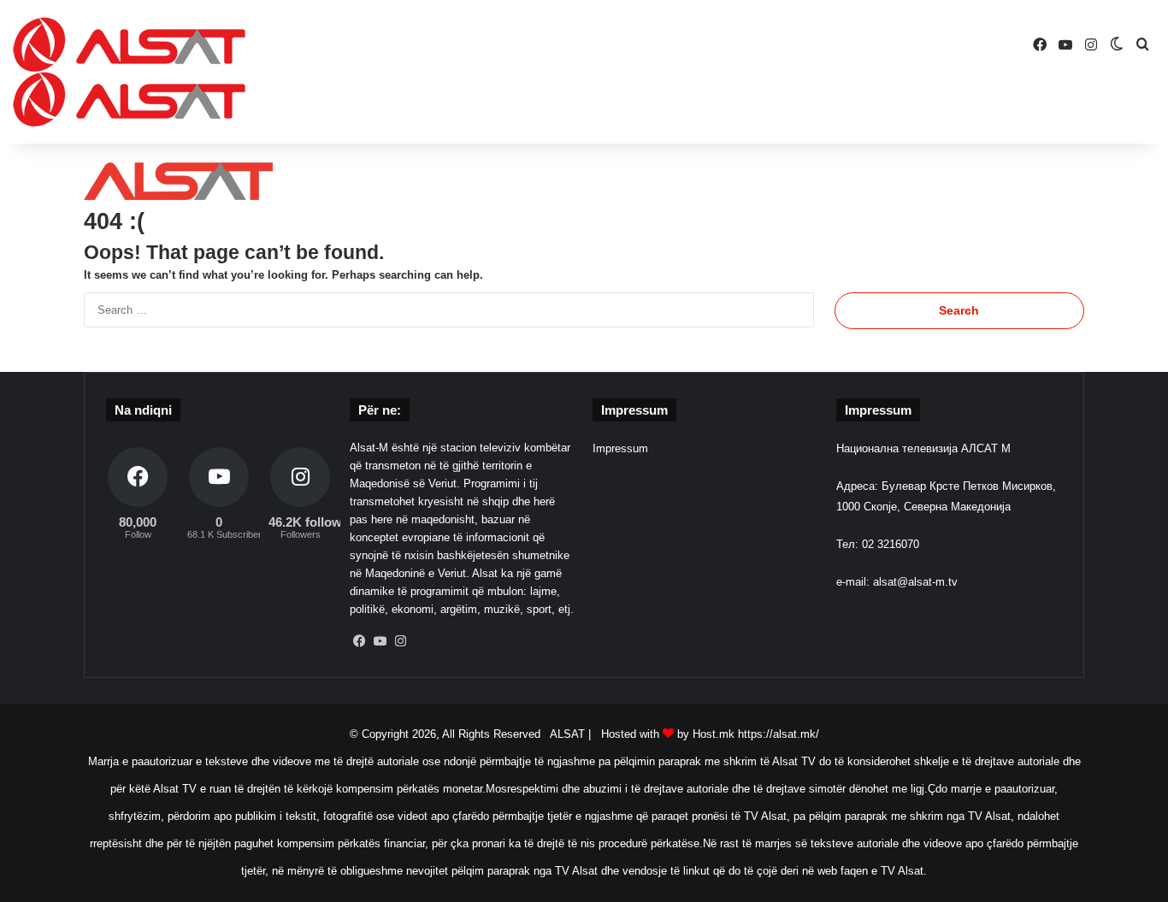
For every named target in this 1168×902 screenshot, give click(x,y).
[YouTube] (380, 641)
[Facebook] (360, 641)
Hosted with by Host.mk (667, 734)
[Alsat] (129, 72)
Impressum (620, 448)
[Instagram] (401, 641)
